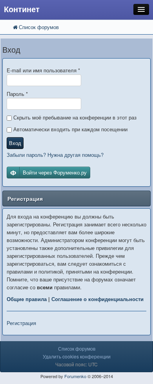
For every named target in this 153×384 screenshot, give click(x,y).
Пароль (17, 93)
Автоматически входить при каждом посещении (70, 129)
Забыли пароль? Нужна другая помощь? (55, 154)
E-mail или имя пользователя (43, 70)
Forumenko (75, 376)
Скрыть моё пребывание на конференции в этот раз (74, 117)
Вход (15, 143)
